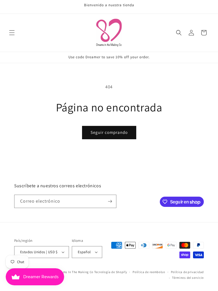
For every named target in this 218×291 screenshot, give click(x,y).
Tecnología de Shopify (110, 272)
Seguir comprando (109, 132)
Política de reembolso (149, 272)
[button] (12, 32)
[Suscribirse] (110, 201)
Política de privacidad (187, 272)
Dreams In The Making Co (74, 272)
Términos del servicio (188, 278)
